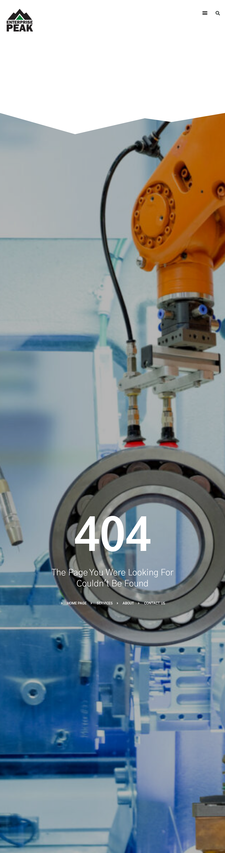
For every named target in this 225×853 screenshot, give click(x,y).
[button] (205, 13)
